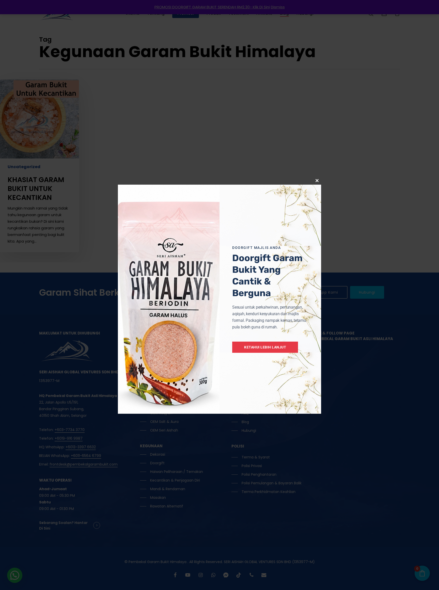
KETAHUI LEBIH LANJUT (265, 347)
